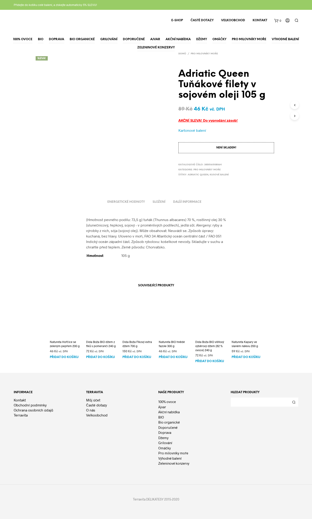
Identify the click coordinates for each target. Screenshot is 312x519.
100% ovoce (167, 402)
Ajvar (162, 407)
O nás (90, 410)
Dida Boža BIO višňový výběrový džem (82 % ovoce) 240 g (209, 346)
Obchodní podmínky (30, 405)
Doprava (164, 432)
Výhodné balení (170, 458)
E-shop (177, 20)
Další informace (187, 201)
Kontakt (260, 20)
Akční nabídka (169, 412)
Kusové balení (219, 175)
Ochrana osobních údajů (33, 410)
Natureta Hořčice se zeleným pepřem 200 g (65, 344)
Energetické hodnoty (126, 201)
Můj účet (93, 400)
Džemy (163, 438)
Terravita (21, 415)
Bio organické (169, 422)
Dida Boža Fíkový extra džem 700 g (137, 344)
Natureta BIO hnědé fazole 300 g (172, 344)
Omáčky (164, 448)
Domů (182, 54)
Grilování (165, 443)
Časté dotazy (202, 20)
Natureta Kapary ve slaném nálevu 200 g (245, 344)
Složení (159, 201)
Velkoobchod (233, 20)
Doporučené (167, 427)
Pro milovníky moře (204, 54)
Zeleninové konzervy (173, 463)
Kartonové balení (192, 130)
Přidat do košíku (64, 357)
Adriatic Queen (198, 175)
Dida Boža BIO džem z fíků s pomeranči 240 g (101, 344)
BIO (161, 417)
